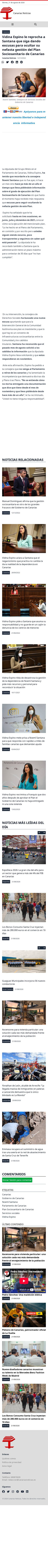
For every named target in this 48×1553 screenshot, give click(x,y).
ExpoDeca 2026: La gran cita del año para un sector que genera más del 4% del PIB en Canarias (22, 873)
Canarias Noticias (9, 58)
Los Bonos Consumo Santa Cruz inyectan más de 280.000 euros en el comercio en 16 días (23, 930)
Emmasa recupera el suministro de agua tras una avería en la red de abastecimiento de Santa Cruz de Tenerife (24, 1152)
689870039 (15, 1477)
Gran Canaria (8, 989)
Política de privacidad (11, 1462)
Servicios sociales (11, 1213)
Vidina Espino (9, 1216)
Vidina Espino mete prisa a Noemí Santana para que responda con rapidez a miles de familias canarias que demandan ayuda (23, 741)
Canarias (6, 32)
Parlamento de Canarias (14, 1205)
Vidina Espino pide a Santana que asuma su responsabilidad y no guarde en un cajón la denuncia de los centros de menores (24, 624)
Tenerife (6, 938)
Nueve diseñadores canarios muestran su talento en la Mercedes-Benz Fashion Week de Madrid (23, 1372)
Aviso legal (7, 1466)
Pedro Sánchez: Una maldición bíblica (22, 1294)
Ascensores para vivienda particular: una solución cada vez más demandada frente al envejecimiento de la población (23, 1032)
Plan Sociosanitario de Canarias (18, 1209)
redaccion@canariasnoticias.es (22, 1480)
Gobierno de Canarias (13, 1198)
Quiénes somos (9, 1458)
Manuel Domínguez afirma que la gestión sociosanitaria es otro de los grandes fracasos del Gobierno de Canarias (23, 504)
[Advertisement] (24, 151)
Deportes (6, 882)
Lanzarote (6, 1100)
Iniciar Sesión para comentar (17, 1180)
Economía (6, 1041)
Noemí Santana (10, 1201)
